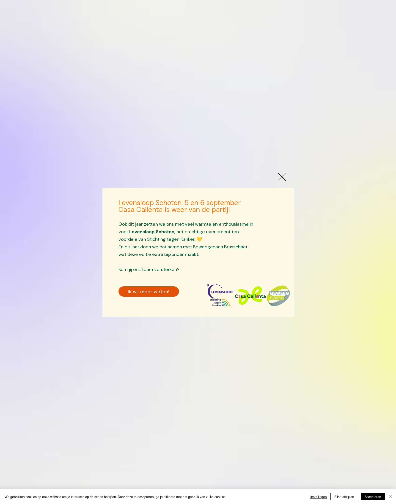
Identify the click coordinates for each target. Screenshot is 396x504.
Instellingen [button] (318, 496)
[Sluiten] (390, 496)
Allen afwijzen (344, 496)
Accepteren (373, 496)
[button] (282, 177)
